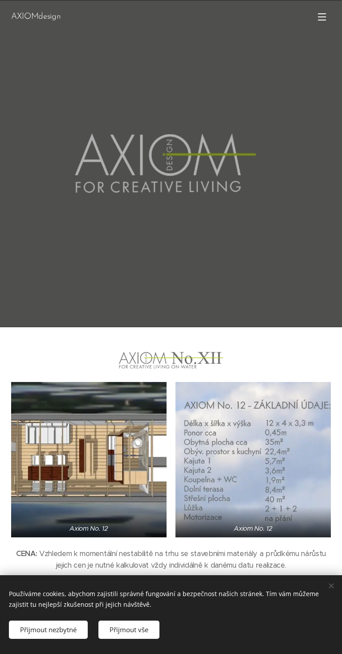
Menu (322, 16)
